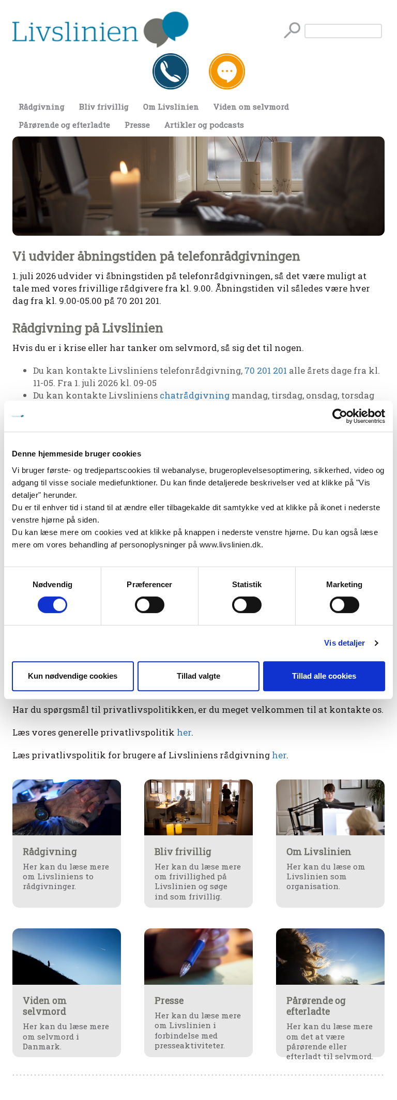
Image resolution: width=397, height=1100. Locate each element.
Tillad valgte (198, 675)
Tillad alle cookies (324, 675)
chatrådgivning (195, 395)
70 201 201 (266, 370)
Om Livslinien (171, 106)
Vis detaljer (344, 642)
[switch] (149, 605)
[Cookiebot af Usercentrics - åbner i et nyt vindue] (340, 416)
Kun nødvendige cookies (72, 675)
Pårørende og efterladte (64, 124)
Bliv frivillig (104, 106)
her (184, 732)
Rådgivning (42, 106)
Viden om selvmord (251, 106)
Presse (137, 124)
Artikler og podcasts (204, 124)
